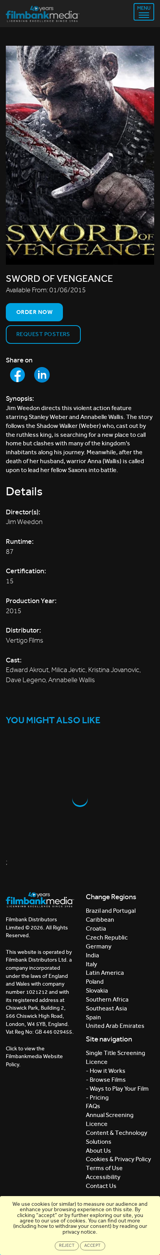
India (92, 955)
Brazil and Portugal (111, 910)
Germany (98, 946)
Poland (95, 981)
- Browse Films (106, 1079)
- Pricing (97, 1097)
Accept (92, 1245)
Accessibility (103, 1177)
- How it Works (105, 1070)
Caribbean (100, 919)
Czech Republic (107, 937)
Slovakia (97, 990)
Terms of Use (104, 1168)
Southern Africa (107, 999)
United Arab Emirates (115, 1025)
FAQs (93, 1106)
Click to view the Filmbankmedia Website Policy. (34, 1056)
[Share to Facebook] (17, 374)
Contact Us (101, 1185)
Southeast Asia (106, 1008)
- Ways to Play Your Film (117, 1088)
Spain (93, 1017)
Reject (67, 1245)
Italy (91, 964)
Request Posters (43, 334)
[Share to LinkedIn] (42, 374)
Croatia (96, 928)
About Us (98, 1150)
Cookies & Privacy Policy (118, 1159)
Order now (34, 312)
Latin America (105, 972)
